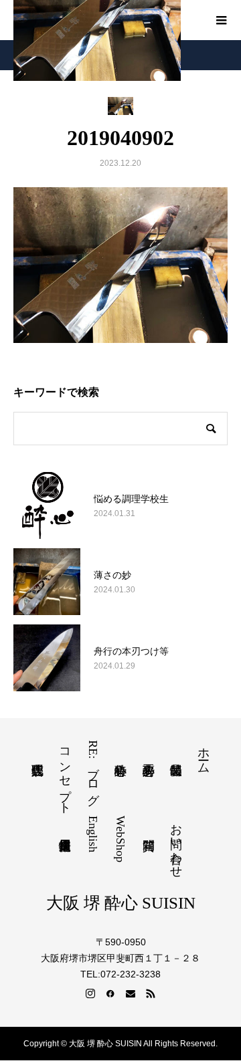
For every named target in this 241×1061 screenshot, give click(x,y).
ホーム (203, 754)
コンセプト (65, 774)
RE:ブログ (93, 769)
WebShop (120, 839)
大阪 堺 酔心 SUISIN (120, 903)
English (93, 834)
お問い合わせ (176, 844)
